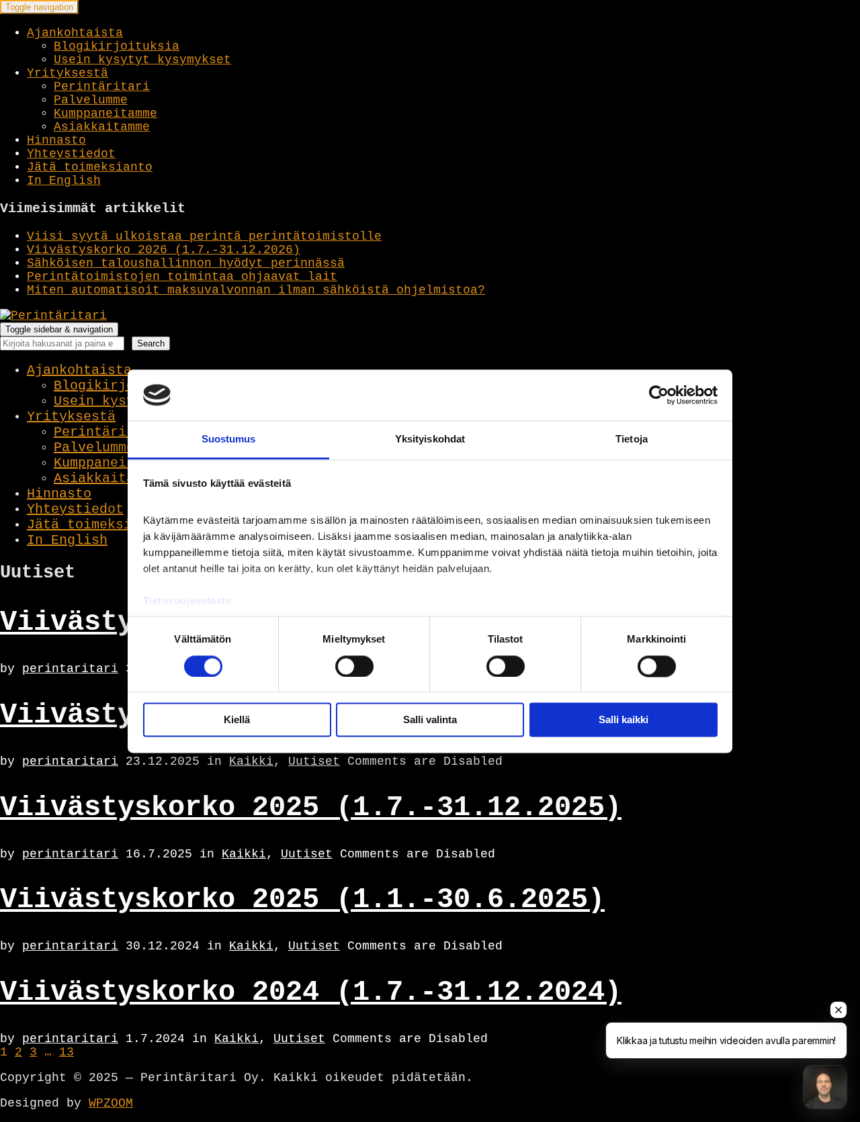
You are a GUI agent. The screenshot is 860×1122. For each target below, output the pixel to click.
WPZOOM (111, 1103)
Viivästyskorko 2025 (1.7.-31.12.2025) (310, 808)
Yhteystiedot (71, 153)
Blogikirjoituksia (116, 46)
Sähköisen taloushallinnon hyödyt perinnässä (186, 263)
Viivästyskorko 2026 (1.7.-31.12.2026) (163, 249)
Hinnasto (56, 140)
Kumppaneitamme (105, 113)
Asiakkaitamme (102, 127)
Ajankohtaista (75, 33)
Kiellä (237, 720)
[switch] (354, 666)
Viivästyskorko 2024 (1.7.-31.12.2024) (310, 992)
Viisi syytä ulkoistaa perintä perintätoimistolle (204, 236)
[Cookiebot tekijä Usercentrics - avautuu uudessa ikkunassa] (659, 395)
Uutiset (314, 761)
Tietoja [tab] (631, 439)
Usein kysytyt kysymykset (142, 59)
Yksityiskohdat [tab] (430, 439)
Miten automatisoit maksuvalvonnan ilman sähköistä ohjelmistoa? (256, 290)
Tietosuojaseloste (187, 601)
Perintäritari (102, 86)
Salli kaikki (623, 720)
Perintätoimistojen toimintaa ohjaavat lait (182, 276)
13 (66, 1052)
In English (64, 180)
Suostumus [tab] (229, 439)
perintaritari (70, 668)
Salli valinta (430, 720)
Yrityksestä (67, 73)
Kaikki (251, 761)
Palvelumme (91, 100)
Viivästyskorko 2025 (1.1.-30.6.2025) (302, 900)
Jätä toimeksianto (90, 167)
